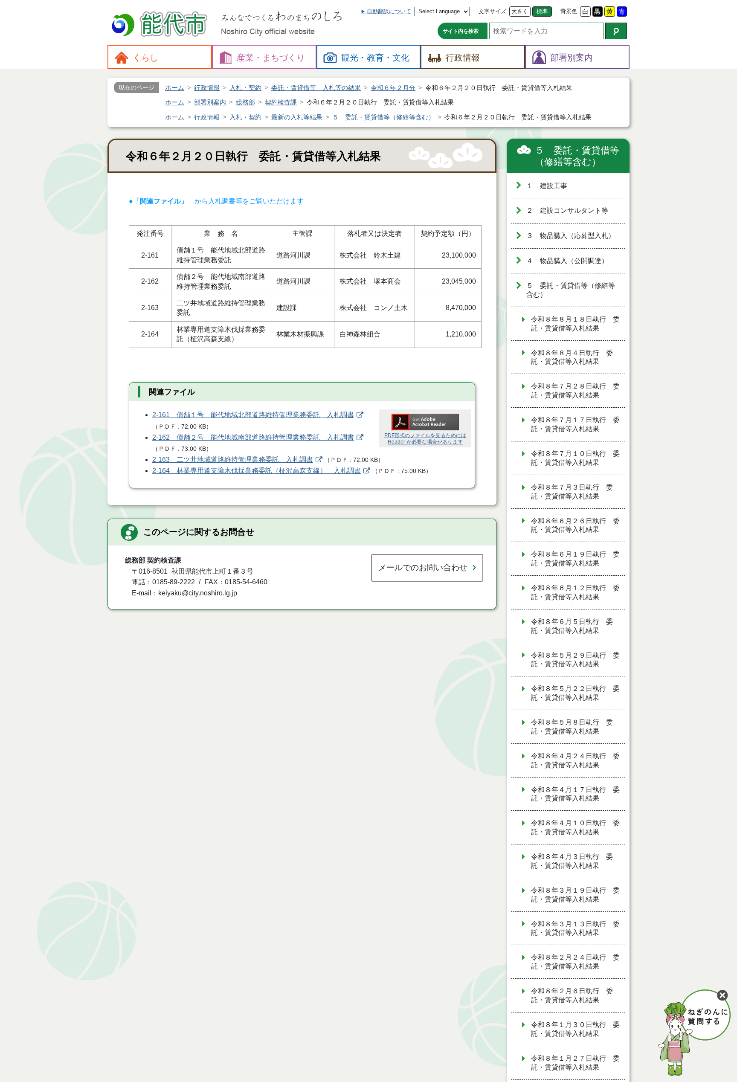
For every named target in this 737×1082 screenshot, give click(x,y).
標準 (542, 11)
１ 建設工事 (546, 185)
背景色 (568, 11)
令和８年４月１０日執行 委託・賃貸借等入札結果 (575, 827)
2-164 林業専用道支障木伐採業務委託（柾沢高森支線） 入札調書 (256, 470)
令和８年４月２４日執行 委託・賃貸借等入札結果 (575, 760)
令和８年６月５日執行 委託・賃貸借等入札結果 (572, 626)
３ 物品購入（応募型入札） (570, 235)
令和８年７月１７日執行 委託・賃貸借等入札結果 (575, 424)
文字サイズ (492, 11)
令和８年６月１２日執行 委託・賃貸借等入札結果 (575, 592)
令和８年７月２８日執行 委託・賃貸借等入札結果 (575, 391)
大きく (519, 11)
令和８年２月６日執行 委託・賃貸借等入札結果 (572, 995)
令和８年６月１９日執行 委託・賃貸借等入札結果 (575, 559)
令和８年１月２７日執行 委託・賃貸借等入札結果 (575, 1063)
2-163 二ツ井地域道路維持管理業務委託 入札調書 (232, 459)
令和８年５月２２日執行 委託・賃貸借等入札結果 (575, 693)
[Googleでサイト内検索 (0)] (616, 31)
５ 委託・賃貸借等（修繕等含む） (577, 156)
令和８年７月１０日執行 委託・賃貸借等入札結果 (575, 458)
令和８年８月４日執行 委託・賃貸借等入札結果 (572, 357)
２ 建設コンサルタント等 (567, 210)
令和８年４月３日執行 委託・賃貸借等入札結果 (572, 861)
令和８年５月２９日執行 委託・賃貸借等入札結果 (575, 660)
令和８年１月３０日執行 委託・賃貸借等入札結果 (575, 1029)
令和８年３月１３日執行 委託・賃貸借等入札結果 (575, 928)
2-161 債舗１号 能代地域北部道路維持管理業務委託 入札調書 (253, 414)
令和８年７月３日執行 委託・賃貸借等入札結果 (572, 492)
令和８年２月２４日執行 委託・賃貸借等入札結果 (575, 962)
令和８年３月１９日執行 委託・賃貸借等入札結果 (575, 895)
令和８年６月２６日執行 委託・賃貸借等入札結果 (575, 525)
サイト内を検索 (461, 31)
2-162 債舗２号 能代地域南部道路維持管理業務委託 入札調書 (253, 437)
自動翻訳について (389, 11)
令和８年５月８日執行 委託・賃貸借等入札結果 (572, 727)
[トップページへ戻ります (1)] (160, 25)
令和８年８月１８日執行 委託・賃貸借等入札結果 (575, 324)
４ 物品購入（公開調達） (567, 260)
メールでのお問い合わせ (422, 567)
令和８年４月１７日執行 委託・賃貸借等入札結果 (575, 794)
